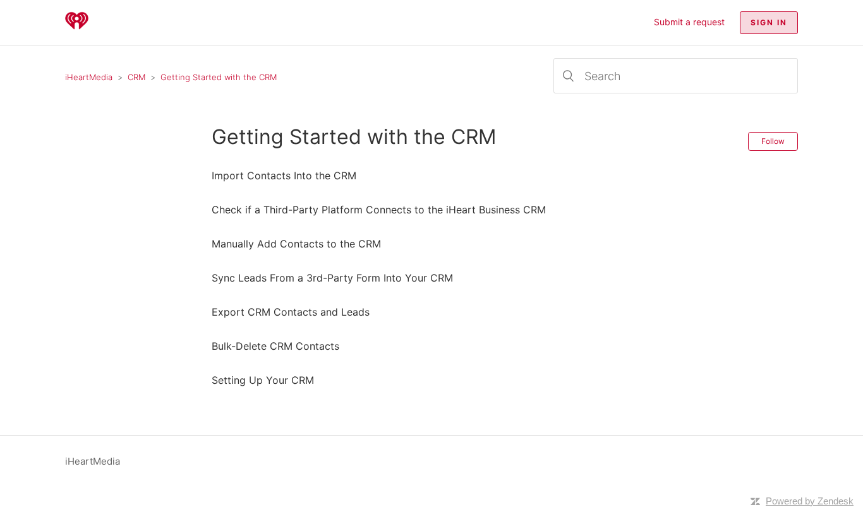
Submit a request (689, 21)
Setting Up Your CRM (263, 380)
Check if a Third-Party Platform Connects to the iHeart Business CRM (379, 209)
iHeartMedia (88, 77)
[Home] (76, 29)
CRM (136, 77)
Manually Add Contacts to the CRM (296, 243)
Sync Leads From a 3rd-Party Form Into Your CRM (332, 277)
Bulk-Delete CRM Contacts (275, 346)
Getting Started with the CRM (218, 77)
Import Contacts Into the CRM (284, 175)
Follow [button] (773, 141)
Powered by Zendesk (810, 501)
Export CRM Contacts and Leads (291, 312)
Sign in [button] (769, 22)
